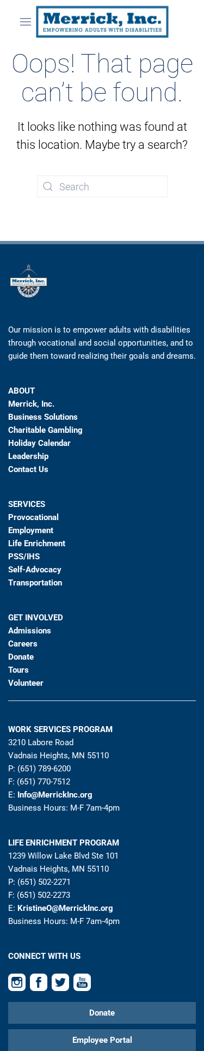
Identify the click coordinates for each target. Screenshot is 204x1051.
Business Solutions (43, 417)
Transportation (35, 583)
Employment (30, 530)
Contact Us (28, 469)
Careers (23, 644)
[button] (25, 22)
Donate (21, 657)
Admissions (29, 631)
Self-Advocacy (34, 570)
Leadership (28, 456)
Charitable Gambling (45, 430)
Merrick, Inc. (31, 404)
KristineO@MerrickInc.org (65, 908)
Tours (18, 670)
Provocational (33, 517)
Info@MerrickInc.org (54, 795)
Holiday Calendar (39, 443)
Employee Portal (102, 1040)
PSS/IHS (24, 556)
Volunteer (26, 683)
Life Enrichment (36, 543)
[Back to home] (102, 22)
